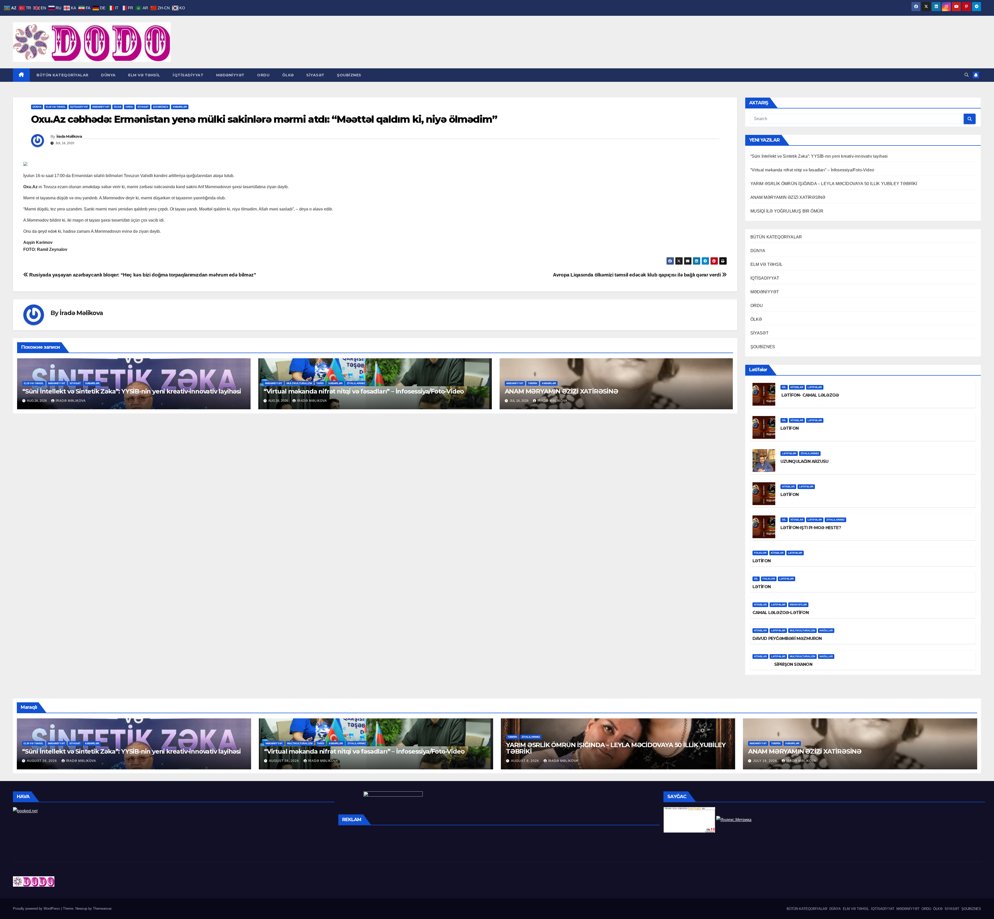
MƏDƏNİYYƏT (230, 75)
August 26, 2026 (42, 761)
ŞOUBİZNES (348, 75)
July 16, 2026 (765, 761)
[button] (966, 75)
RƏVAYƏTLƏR (798, 604)
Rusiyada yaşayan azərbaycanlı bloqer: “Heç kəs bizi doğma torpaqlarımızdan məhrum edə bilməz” (142, 275)
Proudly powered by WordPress (37, 908)
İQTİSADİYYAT (188, 75)
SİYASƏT (315, 75)
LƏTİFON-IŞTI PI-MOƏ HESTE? (810, 527)
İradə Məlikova (69, 136)
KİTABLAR (797, 387)
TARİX (320, 383)
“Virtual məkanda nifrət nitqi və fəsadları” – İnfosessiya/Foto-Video (364, 391)
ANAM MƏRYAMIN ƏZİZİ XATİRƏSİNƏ (561, 391)
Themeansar (102, 908)
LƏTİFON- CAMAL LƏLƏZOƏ (809, 395)
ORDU (263, 75)
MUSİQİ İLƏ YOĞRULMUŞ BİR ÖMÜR (787, 211)
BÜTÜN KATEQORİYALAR (62, 75)
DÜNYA (108, 75)
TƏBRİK (532, 383)
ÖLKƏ (287, 75)
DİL (784, 387)
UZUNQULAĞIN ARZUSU (804, 461)
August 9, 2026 (525, 761)
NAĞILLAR (826, 630)
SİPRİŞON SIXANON (782, 664)
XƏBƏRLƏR (180, 106)
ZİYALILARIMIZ (356, 383)
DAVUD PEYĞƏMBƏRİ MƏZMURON (787, 638)
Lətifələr (815, 387)
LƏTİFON (789, 428)
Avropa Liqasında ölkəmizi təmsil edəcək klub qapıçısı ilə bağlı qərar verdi (637, 275)
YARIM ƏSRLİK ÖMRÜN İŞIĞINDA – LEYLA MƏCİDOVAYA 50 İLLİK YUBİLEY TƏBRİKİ (833, 183)
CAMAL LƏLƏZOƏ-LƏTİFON (780, 612)
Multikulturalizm (299, 383)
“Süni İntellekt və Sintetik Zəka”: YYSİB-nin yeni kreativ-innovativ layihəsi (131, 391)
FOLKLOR (760, 552)
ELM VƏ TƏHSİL (143, 75)
